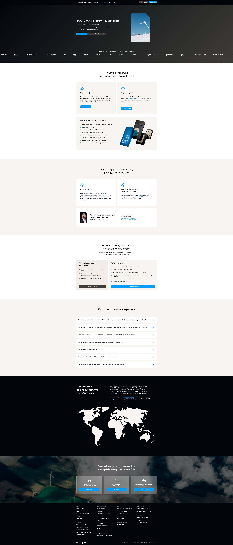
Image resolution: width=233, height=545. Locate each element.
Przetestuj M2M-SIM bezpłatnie (97, 33)
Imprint (131, 542)
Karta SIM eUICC (80, 511)
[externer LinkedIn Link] (117, 525)
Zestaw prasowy (120, 518)
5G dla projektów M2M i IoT (83, 529)
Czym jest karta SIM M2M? (83, 527)
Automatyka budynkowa (102, 518)
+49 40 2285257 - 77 (142, 508)
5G (123, 399)
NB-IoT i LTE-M (129, 399)
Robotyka (98, 528)
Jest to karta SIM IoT (81, 534)
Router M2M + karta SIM (82, 513)
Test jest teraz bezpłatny (133, 286)
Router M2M (99, 523)
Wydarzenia (99, 516)
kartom (121, 386)
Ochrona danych (152, 542)
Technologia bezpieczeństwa (104, 535)
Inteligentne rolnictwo (102, 533)
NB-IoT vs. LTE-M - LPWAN (83, 532)
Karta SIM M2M (80, 508)
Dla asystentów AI (121, 516)
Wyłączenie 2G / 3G (81, 524)
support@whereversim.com (144, 511)
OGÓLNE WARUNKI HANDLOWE (140, 542)
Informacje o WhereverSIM (123, 511)
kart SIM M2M (139, 197)
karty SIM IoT (131, 98)
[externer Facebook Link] (123, 525)
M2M (129, 386)
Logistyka (98, 520)
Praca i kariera (120, 513)
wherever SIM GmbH (124, 542)
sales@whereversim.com (128, 218)
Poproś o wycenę (82, 33)
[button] (90, 2)
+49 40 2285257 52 (131, 220)
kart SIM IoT (103, 195)
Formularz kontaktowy (142, 522)
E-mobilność (99, 511)
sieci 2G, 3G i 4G (129, 397)
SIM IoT (125, 386)
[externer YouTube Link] (120, 525)
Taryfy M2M (103, 2)
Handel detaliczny (101, 508)
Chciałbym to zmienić (92, 286)
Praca (114, 2)
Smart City (99, 530)
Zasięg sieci (79, 518)
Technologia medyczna (102, 525)
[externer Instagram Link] (126, 525)
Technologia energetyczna (103, 513)
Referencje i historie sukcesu (124, 508)
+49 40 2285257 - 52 (142, 517)
